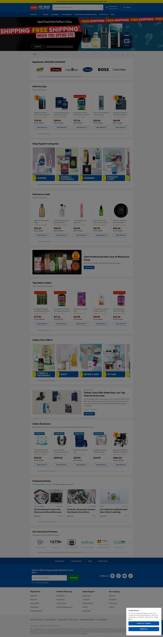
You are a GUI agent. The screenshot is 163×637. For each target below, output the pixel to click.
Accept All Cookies (144, 623)
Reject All (144, 629)
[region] (143, 621)
